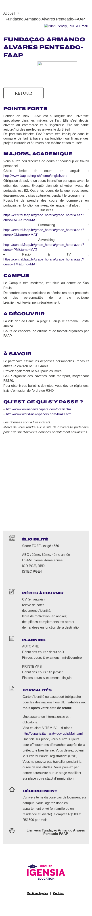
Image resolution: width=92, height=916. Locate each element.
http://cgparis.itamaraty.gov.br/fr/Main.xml (53, 733)
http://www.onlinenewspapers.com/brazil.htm (38, 409)
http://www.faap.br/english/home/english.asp (35, 176)
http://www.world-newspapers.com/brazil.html (39, 414)
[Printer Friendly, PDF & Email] (66, 26)
